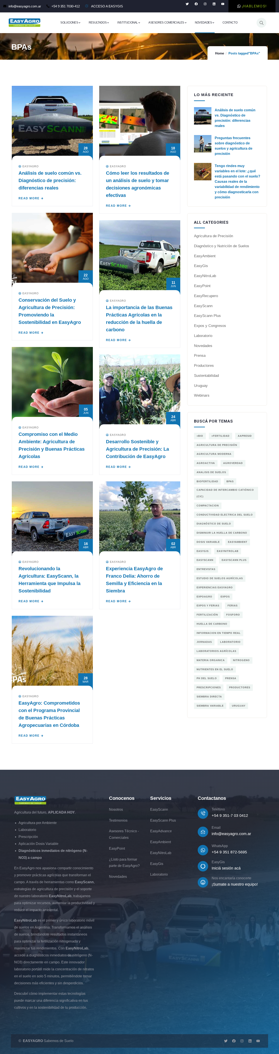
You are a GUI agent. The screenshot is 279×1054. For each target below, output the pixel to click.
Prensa (200, 356)
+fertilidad (220, 436)
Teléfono (218, 809)
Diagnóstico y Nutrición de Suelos (221, 246)
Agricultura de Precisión (213, 236)
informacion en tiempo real (219, 633)
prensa (230, 678)
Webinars (201, 395)
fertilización (207, 614)
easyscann (205, 560)
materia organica (211, 660)
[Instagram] (205, 4)
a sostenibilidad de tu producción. (61, 1007)
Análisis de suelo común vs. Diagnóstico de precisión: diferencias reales (50, 180)
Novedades (203, 346)
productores (239, 687)
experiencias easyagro (215, 587)
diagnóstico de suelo (214, 523)
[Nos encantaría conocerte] (203, 882)
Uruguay (201, 386)
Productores (204, 366)
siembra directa (209, 696)
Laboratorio (203, 336)
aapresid (245, 436)
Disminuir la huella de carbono (222, 532)
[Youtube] (222, 4)
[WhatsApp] (203, 850)
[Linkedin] (214, 4)
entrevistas (206, 569)
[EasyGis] (203, 866)
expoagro (204, 596)
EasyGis (201, 266)
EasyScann (203, 306)
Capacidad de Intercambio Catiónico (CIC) (225, 493)
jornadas (204, 642)
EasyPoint (202, 286)
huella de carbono (212, 624)
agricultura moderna (214, 454)
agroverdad (233, 463)
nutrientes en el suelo (215, 669)
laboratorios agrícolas (216, 651)
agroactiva (206, 463)
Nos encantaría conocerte (231, 878)
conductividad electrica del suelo (225, 514)
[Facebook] (196, 4)
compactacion (208, 505)
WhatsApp (220, 846)
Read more (29, 198)
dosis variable (208, 542)
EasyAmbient (205, 256)
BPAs (230, 481)
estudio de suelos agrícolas (220, 578)
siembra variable (210, 705)
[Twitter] (187, 4)
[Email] (203, 832)
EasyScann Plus (207, 316)
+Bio (200, 436)
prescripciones (209, 687)
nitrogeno (241, 660)
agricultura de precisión (217, 445)
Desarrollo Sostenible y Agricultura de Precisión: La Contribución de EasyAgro (137, 449)
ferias (233, 605)
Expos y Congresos (210, 326)
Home (219, 53)
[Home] (24, 22)
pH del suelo (207, 678)
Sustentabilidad (206, 376)
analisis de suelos (211, 472)
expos (225, 596)
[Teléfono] (203, 813)
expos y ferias (208, 605)
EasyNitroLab (205, 276)
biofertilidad (207, 481)
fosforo (233, 614)
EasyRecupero (206, 296)
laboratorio (230, 642)
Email (216, 827)
